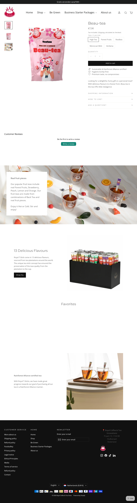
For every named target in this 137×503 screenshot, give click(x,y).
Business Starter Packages (80, 12)
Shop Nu (20, 275)
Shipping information (100, 93)
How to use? (95, 99)
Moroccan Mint (96, 46)
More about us (10, 434)
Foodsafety (8, 446)
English (54, 485)
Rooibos (119, 39)
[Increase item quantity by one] (99, 56)
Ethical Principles (11, 458)
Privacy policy (9, 450)
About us (106, 12)
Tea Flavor (94, 35)
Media (6, 463)
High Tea (93, 39)
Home (29, 12)
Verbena (109, 46)
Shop (40, 12)
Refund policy (9, 442)
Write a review (68, 144)
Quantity (93, 52)
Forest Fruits (106, 39)
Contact (7, 474)
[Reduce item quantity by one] (91, 56)
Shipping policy (10, 438)
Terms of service (11, 466)
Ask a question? (97, 105)
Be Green (55, 12)
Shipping (101, 32)
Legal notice (9, 454)
